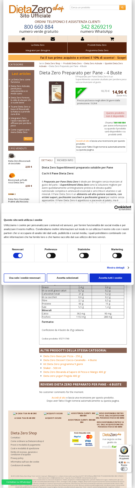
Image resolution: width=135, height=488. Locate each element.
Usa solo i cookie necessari (24, 277)
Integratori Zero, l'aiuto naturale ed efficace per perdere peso (21, 122)
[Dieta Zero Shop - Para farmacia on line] (36, 10)
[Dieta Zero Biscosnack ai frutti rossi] (12, 175)
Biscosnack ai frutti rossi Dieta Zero (20, 181)
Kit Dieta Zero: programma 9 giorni (63, 364)
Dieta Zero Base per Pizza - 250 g (62, 356)
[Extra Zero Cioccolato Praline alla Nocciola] (12, 194)
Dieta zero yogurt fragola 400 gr (61, 375)
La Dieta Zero (37, 44)
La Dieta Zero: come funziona (20, 80)
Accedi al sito (82, 140)
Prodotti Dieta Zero (97, 44)
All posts (28, 139)
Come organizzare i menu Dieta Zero (20, 131)
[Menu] (130, 446)
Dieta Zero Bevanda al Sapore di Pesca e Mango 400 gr (74, 371)
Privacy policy (17, 458)
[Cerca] (122, 7)
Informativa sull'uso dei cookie (25, 462)
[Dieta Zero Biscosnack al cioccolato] (12, 156)
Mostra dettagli (116, 267)
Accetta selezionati (67, 277)
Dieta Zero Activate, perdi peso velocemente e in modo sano (20, 90)
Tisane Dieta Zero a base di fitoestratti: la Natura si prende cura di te (20, 110)
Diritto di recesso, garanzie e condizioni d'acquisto (24, 453)
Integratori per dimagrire (38, 50)
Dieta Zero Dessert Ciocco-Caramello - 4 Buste (70, 360)
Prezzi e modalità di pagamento (25, 445)
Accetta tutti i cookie (110, 277)
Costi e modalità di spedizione (25, 448)
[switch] (51, 255)
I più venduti (18, 148)
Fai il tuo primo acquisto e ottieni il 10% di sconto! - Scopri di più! (80, 58)
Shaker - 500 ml (52, 368)
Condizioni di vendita (20, 465)
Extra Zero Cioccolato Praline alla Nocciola (20, 200)
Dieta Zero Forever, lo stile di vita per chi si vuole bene (21, 100)
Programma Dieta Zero (97, 50)
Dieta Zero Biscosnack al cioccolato (20, 162)
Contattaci (15, 437)
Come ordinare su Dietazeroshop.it (27, 441)
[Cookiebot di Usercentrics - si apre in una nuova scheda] (116, 207)
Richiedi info (65, 160)
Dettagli (47, 160)
